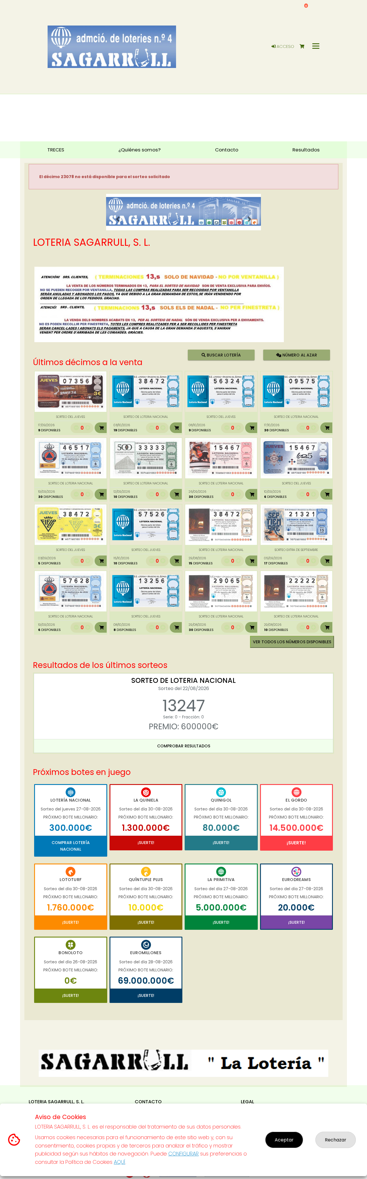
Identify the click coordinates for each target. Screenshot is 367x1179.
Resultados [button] (306, 149)
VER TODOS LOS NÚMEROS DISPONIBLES (292, 642)
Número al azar (299, 355)
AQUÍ (119, 1162)
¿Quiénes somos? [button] (139, 149)
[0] (305, 46)
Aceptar (284, 1140)
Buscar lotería (223, 355)
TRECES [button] (55, 149)
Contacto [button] (226, 149)
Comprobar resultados (183, 746)
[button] (117, 219)
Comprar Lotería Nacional (71, 846)
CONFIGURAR (183, 1153)
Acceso (285, 46)
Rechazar (335, 1140)
